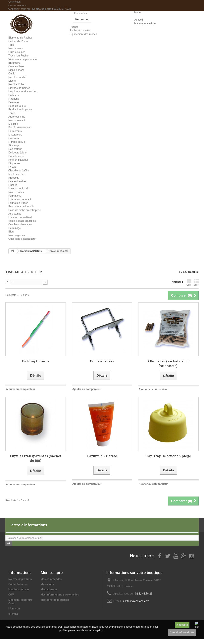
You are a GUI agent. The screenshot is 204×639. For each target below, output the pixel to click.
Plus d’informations (182, 632)
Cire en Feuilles (17, 181)
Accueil (138, 19)
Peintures (13, 102)
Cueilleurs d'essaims (20, 224)
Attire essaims (16, 116)
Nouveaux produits (20, 579)
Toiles (11, 113)
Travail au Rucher (18, 55)
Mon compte (52, 572)
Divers (12, 80)
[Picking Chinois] (35, 329)
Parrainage (14, 228)
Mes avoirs (47, 584)
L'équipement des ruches (22, 91)
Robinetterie (15, 148)
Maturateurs (15, 134)
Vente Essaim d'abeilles (22, 220)
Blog (11, 231)
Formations (14, 195)
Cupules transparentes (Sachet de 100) (35, 458)
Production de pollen (20, 109)
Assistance (14, 213)
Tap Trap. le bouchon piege (168, 456)
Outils (11, 73)
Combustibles (16, 66)
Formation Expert (18, 202)
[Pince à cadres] (102, 329)
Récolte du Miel (17, 77)
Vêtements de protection (22, 59)
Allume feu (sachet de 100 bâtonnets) (168, 363)
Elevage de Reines (19, 87)
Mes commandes (51, 579)
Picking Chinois (35, 361)
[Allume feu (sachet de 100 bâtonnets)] (168, 329)
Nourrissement (16, 120)
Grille (188, 285)
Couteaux (13, 138)
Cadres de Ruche (18, 41)
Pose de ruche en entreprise (24, 210)
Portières (13, 95)
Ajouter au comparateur (20, 389)
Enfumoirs (14, 62)
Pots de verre (16, 156)
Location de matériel (20, 217)
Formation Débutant (19, 199)
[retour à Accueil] (12, 251)
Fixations (13, 98)
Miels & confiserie (18, 188)
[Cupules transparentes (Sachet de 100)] (35, 424)
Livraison (14, 608)
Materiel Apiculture (145, 23)
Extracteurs (15, 131)
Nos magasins (16, 235)
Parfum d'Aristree (102, 456)
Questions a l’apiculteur (21, 238)
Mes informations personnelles (60, 594)
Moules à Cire (16, 174)
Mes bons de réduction (55, 599)
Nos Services (16, 192)
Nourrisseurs (15, 48)
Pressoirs (13, 177)
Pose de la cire (17, 105)
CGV (11, 594)
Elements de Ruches (20, 37)
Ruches (74, 26)
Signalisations (16, 69)
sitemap (13, 613)
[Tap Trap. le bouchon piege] (168, 424)
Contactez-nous (17, 5)
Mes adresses (49, 589)
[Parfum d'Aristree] (102, 424)
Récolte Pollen (16, 84)
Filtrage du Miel (17, 141)
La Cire (12, 166)
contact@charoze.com (136, 600)
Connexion (14, 1)
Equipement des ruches (83, 34)
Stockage (13, 145)
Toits (11, 44)
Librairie (12, 184)
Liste (196, 285)
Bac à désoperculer (19, 127)
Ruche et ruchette (80, 30)
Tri (7, 281)
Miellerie (13, 123)
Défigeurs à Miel (17, 152)
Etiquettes (14, 163)
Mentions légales (18, 589)
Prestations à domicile (21, 206)
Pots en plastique (18, 159)
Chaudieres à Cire (18, 170)
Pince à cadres (102, 361)
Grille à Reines (16, 51)
